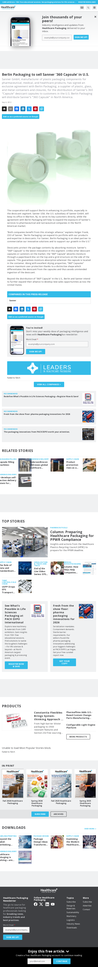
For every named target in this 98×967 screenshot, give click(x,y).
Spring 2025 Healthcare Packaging (85, 803)
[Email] (10, 108)
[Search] (88, 7)
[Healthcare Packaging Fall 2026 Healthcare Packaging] (13, 783)
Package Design (41, 836)
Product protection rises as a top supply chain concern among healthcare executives (72, 465)
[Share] (16, 108)
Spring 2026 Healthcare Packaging (37, 803)
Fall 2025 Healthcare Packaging (61, 802)
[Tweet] (29, 108)
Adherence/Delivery (39, 459)
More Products (78, 736)
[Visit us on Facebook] (35, 904)
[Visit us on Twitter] (41, 904)
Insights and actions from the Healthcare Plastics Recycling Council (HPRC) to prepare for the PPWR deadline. (72, 547)
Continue (61, 961)
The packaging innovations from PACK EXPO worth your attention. (37, 432)
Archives (58, 814)
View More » (90, 829)
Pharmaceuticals (59, 527)
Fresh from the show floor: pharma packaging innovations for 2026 (37, 414)
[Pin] (35, 108)
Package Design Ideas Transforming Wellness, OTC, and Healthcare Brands (41, 842)
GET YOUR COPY (64, 662)
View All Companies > (49, 384)
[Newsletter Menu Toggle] (82, 7)
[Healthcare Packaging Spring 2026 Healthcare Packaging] (37, 783)
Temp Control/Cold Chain (9, 582)
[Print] (4, 108)
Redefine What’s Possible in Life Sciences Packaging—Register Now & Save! (41, 396)
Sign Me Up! (81, 37)
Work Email (32, 339)
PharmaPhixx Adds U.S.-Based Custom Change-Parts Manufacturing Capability (79, 715)
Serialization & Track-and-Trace (41, 564)
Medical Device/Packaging (72, 563)
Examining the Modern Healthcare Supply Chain (73, 842)
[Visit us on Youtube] (52, 904)
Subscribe (40, 814)
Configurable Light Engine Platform (80, 726)
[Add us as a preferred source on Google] (41, 108)
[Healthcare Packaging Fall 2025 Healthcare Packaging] (61, 783)
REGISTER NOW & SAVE (16, 665)
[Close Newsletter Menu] (95, 16)
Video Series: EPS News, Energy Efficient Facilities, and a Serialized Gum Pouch (40, 571)
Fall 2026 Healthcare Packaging (13, 802)
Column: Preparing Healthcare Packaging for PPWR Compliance (72, 536)
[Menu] (94, 7)
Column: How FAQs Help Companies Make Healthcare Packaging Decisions (71, 569)
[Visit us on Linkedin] (47, 904)
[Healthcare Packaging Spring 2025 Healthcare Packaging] (85, 783)
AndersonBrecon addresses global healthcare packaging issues (38, 465)
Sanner (12, 300)
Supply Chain (72, 459)
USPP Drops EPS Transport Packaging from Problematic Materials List (8, 589)
